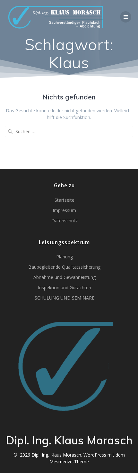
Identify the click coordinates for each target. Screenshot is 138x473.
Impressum (64, 210)
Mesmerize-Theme (69, 462)
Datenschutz (64, 221)
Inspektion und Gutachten (64, 287)
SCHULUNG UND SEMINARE (64, 298)
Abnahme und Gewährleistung (64, 277)
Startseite (64, 200)
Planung (64, 257)
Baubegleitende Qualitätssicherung (64, 267)
